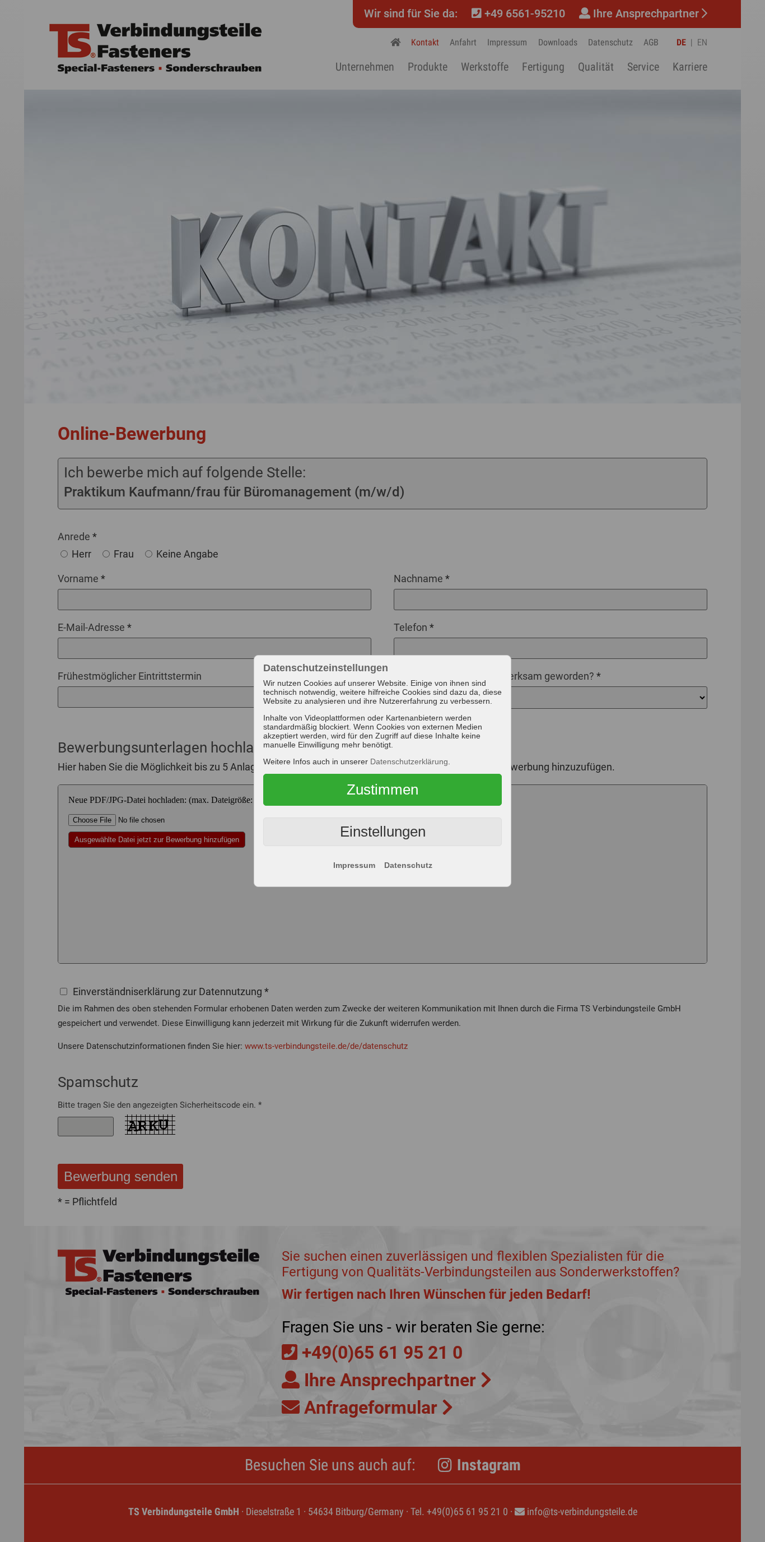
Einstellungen (383, 831)
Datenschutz (408, 865)
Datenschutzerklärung (409, 761)
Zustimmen (382, 789)
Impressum (354, 865)
